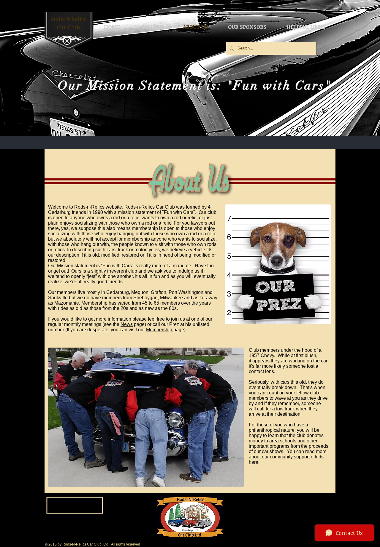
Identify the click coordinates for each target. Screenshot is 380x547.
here (253, 462)
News (127, 324)
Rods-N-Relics (68, 19)
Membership (159, 329)
